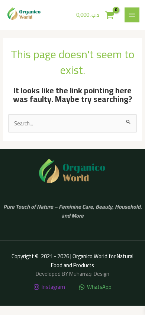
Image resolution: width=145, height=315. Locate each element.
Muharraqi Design (89, 274)
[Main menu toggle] (132, 14)
